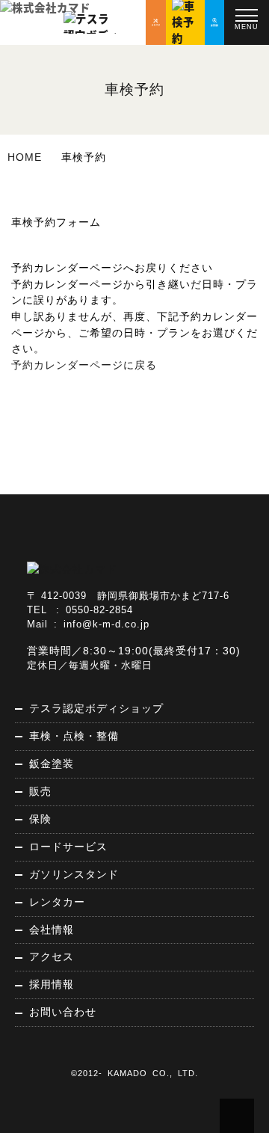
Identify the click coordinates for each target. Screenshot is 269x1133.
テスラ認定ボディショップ (96, 708)
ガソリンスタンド (74, 874)
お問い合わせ (62, 1012)
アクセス (51, 956)
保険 (40, 819)
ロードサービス (68, 847)
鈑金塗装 (51, 764)
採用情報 (51, 984)
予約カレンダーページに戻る (84, 365)
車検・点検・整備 (74, 736)
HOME (24, 157)
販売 (40, 791)
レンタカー (57, 902)
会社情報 (51, 930)
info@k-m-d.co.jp (106, 624)
